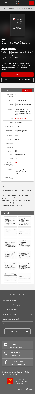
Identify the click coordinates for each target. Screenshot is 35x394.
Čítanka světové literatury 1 (25, 8)
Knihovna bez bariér (10, 314)
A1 (16, 162)
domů (4, 8)
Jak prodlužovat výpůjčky (11, 305)
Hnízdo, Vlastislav (8, 49)
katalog (11, 8)
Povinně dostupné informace (12, 324)
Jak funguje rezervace (10, 309)
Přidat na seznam (24, 79)
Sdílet (7, 79)
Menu (5, 3)
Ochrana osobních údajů (11, 319)
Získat (17, 74)
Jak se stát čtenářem (10, 300)
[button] (17, 25)
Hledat (31, 3)
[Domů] (17, 3)
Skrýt (27, 90)
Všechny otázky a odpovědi (17, 331)
